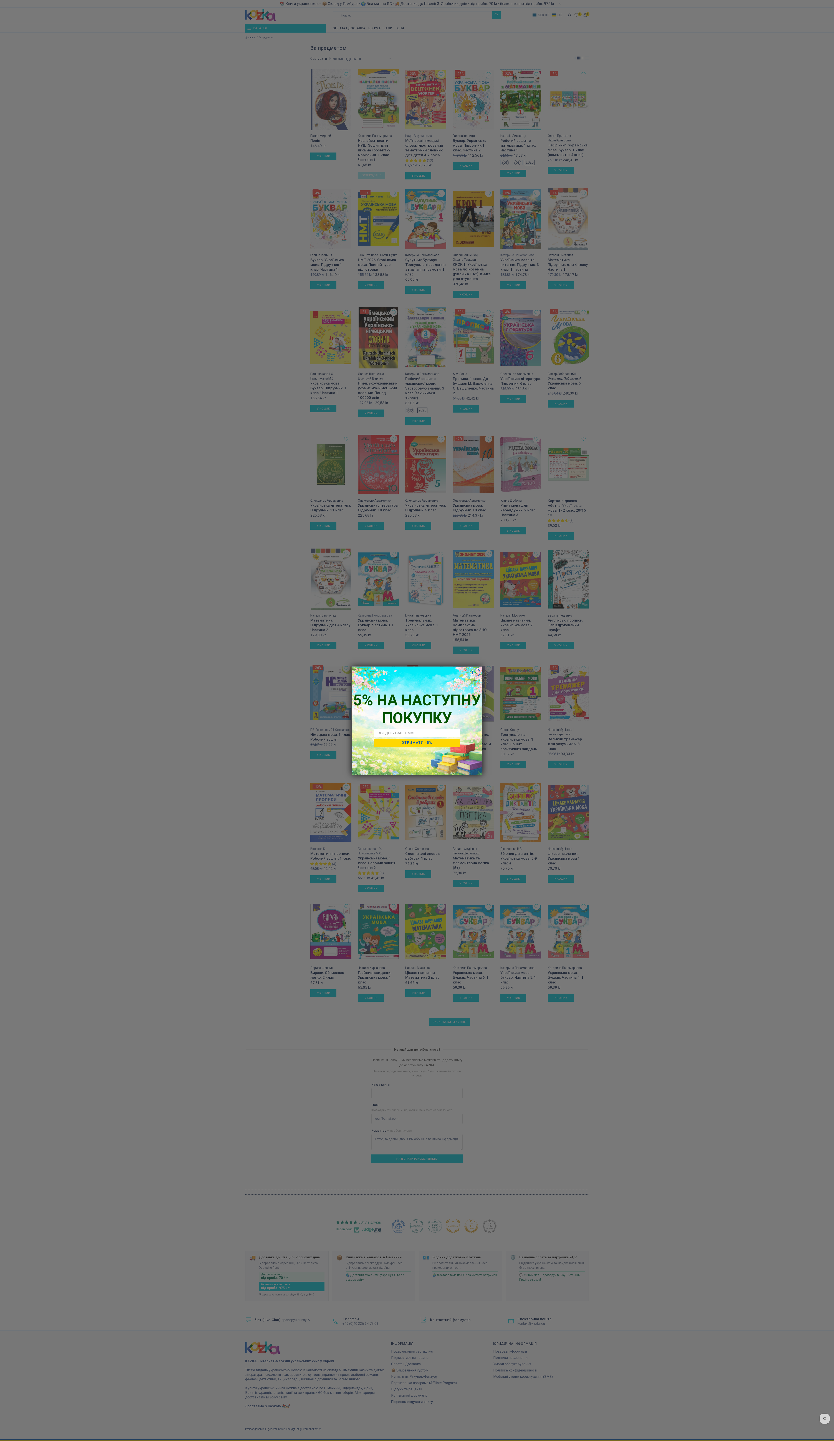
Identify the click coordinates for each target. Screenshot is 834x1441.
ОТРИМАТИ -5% (417, 743)
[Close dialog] (476, 672)
